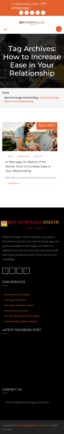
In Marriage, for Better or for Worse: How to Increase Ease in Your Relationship (28, 166)
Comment (37, 156)
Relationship (23, 156)
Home (5, 92)
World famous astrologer (17, 294)
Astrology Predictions (15, 299)
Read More (14, 183)
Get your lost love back (16, 310)
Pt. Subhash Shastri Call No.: (29, 5)
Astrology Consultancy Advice (19, 305)
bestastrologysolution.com (29, 425)
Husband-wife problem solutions (21, 321)
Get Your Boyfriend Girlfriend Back (21, 315)
